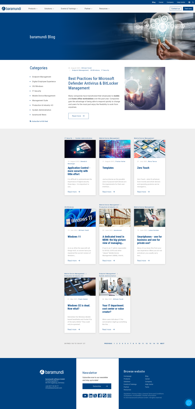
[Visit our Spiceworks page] (105, 396)
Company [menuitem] (170, 2)
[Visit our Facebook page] (100, 396)
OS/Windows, (95, 70)
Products (127, 379)
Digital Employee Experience (44, 81)
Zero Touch (143, 167)
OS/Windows (37, 86)
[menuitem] (189, 2)
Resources (127, 390)
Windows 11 (74, 236)
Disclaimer (127, 394)
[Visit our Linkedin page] (91, 396)
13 (150, 343)
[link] (11, 8)
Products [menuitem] (32, 9)
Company (148, 381)
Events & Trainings (130, 384)
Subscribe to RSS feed (40, 121)
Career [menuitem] (161, 2)
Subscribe (97, 386)
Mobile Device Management (43, 96)
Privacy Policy (137, 394)
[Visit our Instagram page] (109, 396)
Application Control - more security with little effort (79, 171)
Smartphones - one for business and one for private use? (149, 240)
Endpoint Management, (80, 70)
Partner (126, 387)
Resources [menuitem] (103, 9)
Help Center (149, 384)
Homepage (127, 376)
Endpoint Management (41, 77)
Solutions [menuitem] (48, 9)
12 (147, 343)
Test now (188, 9)
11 (143, 343)
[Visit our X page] (95, 396)
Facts (147, 387)
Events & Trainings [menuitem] (68, 9)
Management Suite (40, 100)
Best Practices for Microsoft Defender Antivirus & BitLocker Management (93, 83)
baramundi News (39, 115)
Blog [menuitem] (153, 2)
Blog (146, 376)
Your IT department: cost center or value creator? (113, 308)
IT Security (36, 91)
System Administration (41, 110)
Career (147, 379)
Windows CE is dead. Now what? (79, 307)
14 (154, 343)
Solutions (127, 381)
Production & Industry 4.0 (42, 105)
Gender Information (149, 395)
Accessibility (137, 395)
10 (139, 343)
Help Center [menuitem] (181, 2)
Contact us (175, 9)
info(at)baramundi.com (53, 388)
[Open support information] (189, 403)
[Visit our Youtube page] (85, 396)
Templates (108, 167)
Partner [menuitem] (88, 9)
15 (158, 343)
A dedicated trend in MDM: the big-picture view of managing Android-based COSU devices (114, 243)
